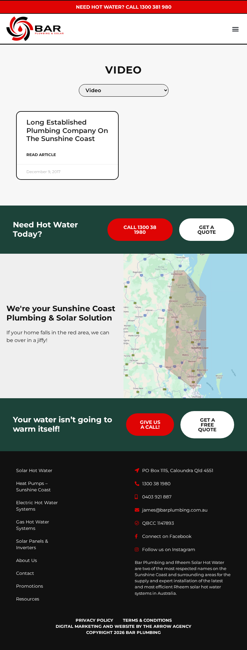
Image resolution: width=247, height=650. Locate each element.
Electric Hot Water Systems (37, 506)
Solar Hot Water (34, 470)
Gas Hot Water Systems (32, 525)
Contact (25, 573)
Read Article (41, 154)
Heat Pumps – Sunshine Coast (33, 486)
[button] (235, 28)
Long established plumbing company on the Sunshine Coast (67, 130)
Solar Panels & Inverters (32, 544)
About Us (26, 560)
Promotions (29, 586)
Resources (27, 599)
